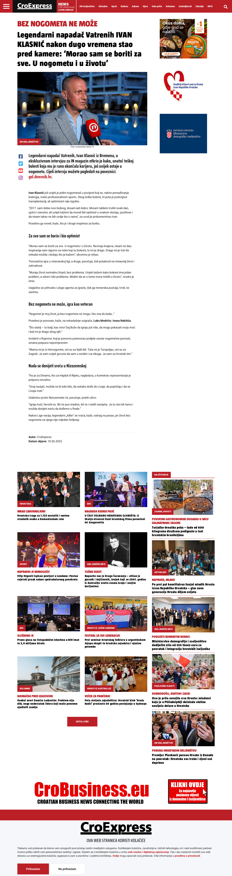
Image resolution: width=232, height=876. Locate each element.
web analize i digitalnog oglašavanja (148, 852)
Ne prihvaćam (67, 869)
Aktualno (103, 6)
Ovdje (116, 855)
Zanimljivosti (185, 6)
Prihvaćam (33, 869)
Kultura (124, 6)
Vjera (145, 6)
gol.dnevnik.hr (40, 176)
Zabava (135, 6)
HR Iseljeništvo (87, 6)
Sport (114, 6)
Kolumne (170, 6)
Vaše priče (157, 6)
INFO (210, 6)
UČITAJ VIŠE (82, 721)
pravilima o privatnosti (187, 855)
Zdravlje (200, 6)
